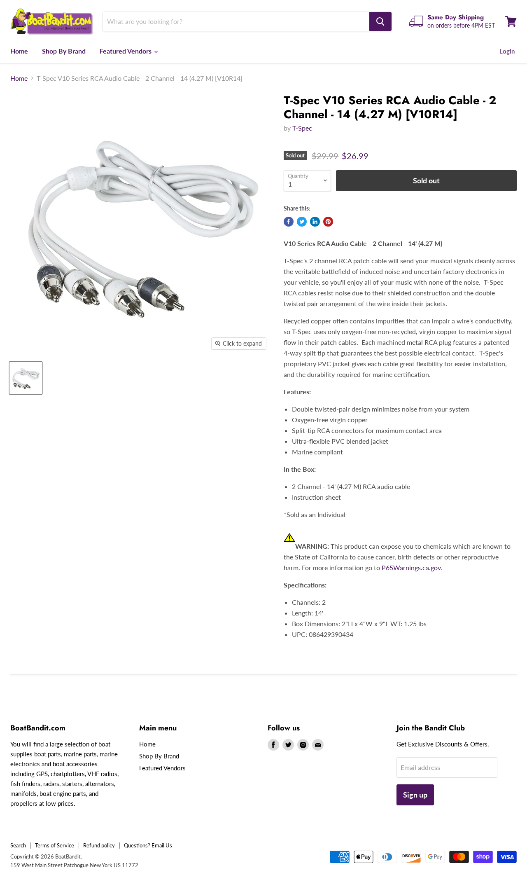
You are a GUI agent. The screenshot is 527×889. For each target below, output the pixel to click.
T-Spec (302, 128)
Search (18, 845)
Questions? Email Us (148, 845)
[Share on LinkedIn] (315, 222)
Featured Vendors (126, 51)
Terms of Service (54, 845)
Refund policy (99, 845)
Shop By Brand (64, 51)
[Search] (380, 21)
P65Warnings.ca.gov (411, 567)
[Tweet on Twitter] (302, 222)
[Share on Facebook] (289, 222)
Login (507, 51)
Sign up (415, 794)
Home (19, 51)
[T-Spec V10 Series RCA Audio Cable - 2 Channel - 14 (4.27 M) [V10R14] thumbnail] (25, 378)
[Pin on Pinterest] (328, 222)
